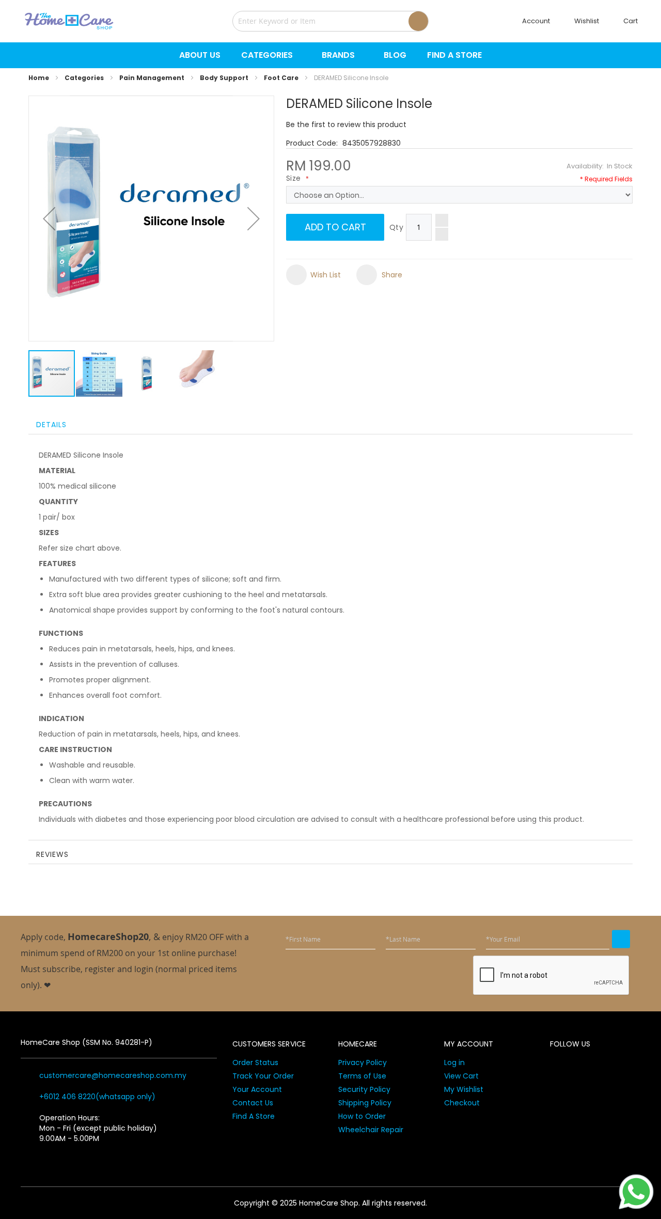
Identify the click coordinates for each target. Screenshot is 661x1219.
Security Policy (364, 1089)
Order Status (255, 1062)
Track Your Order (263, 1076)
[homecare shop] (69, 21)
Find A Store (253, 1116)
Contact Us (252, 1103)
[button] (49, 218)
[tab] (330, 423)
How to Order (362, 1116)
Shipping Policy (364, 1103)
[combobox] (330, 21)
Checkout (462, 1103)
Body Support (224, 77)
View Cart (461, 1076)
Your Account (257, 1089)
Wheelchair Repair (370, 1129)
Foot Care (281, 77)
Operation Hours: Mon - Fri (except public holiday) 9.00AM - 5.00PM (98, 1128)
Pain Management (151, 77)
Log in (454, 1062)
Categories (84, 77)
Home (38, 77)
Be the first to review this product (346, 124)
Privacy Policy (362, 1062)
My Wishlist (463, 1089)
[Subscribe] (621, 939)
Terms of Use (362, 1076)
